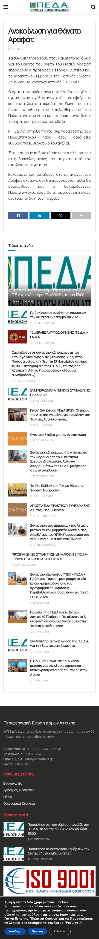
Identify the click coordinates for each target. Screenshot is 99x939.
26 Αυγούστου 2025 (24, 564)
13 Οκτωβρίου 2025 (42, 496)
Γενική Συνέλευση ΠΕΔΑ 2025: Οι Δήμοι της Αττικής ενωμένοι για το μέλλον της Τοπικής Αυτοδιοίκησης (60, 414)
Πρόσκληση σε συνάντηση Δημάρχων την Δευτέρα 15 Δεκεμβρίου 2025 (58, 314)
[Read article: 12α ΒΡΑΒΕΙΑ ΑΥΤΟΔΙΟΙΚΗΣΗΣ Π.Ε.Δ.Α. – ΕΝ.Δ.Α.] (17, 336)
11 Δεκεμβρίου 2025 (43, 323)
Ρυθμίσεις (60, 931)
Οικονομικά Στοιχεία (19, 803)
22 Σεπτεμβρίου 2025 (44, 516)
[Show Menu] (5, 7)
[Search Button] (93, 7)
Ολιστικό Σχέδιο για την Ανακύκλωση (58, 434)
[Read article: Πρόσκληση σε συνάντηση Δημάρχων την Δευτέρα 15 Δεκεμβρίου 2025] (17, 316)
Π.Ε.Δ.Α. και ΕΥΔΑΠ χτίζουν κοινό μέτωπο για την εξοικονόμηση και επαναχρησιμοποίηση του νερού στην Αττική (58, 668)
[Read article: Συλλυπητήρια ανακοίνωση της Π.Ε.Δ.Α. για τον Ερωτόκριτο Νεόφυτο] (17, 645)
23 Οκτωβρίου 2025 (43, 440)
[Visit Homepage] (49, 6)
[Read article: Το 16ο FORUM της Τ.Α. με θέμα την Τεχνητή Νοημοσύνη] (17, 489)
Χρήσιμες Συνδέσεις (18, 790)
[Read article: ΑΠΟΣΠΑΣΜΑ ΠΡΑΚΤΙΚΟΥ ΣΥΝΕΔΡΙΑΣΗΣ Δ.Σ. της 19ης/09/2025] (17, 509)
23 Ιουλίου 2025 (41, 602)
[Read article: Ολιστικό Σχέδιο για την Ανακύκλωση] (17, 438)
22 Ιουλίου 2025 (40, 631)
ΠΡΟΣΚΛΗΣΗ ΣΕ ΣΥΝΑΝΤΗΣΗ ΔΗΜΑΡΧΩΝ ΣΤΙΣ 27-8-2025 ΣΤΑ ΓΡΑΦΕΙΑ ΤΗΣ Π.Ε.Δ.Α (50, 556)
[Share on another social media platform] (81, 215)
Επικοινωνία (12, 783)
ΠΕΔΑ (7, 796)
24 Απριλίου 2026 (23, 300)
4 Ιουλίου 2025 (40, 680)
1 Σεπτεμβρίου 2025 (44, 545)
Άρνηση (37, 931)
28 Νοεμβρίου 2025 (43, 343)
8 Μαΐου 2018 (17, 49)
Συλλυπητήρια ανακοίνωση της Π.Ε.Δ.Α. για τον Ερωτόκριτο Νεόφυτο (59, 643)
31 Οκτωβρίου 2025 (42, 425)
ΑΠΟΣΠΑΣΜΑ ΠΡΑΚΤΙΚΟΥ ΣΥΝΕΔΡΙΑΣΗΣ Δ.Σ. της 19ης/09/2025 (60, 507)
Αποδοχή (15, 931)
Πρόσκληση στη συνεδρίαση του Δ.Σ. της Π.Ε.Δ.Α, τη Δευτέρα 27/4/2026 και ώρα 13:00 (48, 292)
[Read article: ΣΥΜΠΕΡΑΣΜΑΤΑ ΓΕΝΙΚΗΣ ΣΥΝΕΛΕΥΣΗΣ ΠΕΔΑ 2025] (17, 394)
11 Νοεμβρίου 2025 (24, 381)
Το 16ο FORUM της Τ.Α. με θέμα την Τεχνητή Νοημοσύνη (56, 487)
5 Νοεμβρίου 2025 (42, 400)
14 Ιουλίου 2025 (40, 651)
